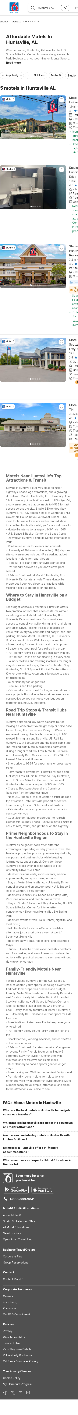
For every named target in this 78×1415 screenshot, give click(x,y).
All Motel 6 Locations (16, 1227)
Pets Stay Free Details (17, 1349)
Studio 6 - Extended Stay (19, 1221)
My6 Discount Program (17, 1384)
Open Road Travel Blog (18, 1239)
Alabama (16, 21)
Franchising (10, 1302)
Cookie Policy (11, 1378)
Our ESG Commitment (16, 1314)
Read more (13, 62)
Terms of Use (11, 1343)
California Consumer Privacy (20, 1361)
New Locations (12, 1233)
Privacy (7, 1331)
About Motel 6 (12, 1215)
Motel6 (4, 21)
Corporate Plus (12, 1256)
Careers (8, 1296)
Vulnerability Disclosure (17, 1355)
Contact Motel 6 (13, 1279)
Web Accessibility (14, 1337)
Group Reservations (15, 1262)
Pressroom (9, 1308)
